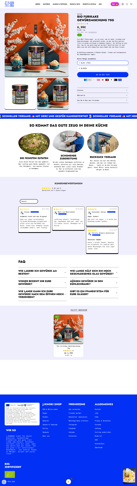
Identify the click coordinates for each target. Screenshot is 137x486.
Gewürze (46, 421)
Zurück (79, 14)
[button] (38, 4)
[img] (24, 209)
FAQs (96, 417)
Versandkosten (92, 32)
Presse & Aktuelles (103, 421)
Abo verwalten (74, 409)
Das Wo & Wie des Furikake (88, 100)
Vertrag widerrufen (103, 432)
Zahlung (98, 428)
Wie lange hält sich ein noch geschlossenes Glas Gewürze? (92, 272)
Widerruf (98, 436)
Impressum (98, 447)
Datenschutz (99, 444)
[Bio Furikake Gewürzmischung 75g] (68, 329)
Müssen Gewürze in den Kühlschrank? (86, 282)
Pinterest (73, 436)
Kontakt (98, 409)
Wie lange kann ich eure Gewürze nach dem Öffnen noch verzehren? (41, 294)
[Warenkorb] (131, 4)
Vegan (45, 413)
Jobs (96, 413)
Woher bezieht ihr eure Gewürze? (34, 282)
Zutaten (80, 90)
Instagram (72, 424)
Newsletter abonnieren (78, 417)
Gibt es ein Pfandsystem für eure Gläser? (89, 293)
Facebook (72, 428)
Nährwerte (81, 95)
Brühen (45, 417)
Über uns (46, 436)
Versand (98, 424)
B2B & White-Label (50, 409)
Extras (45, 428)
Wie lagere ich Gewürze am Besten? (37, 272)
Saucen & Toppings (50, 424)
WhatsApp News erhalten (78, 421)
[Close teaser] (72, 479)
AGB (96, 440)
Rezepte (46, 432)
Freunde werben (75, 413)
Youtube (72, 432)
